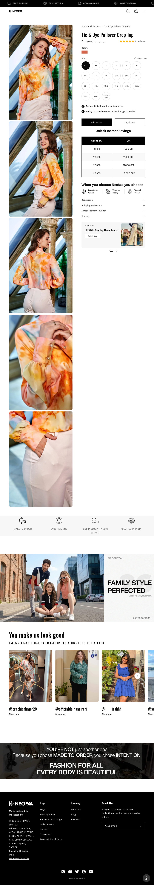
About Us (76, 809)
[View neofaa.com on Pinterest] (84, 871)
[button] (127, 41)
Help (42, 803)
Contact (44, 829)
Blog (73, 814)
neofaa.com (80, 878)
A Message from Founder (94, 210)
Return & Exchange (51, 819)
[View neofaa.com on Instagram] (63, 871)
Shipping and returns (92, 205)
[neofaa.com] (16, 11)
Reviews (85, 216)
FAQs (42, 809)
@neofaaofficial (27, 643)
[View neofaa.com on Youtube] (91, 871)
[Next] (137, 676)
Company (75, 803)
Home (84, 26)
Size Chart (45, 834)
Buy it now (130, 122)
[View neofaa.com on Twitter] (77, 871)
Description (87, 200)
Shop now (14, 714)
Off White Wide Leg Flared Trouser (102, 230)
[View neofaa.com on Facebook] (70, 871)
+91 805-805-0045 (19, 858)
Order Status (47, 824)
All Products (95, 26)
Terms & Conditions (51, 839)
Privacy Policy (47, 814)
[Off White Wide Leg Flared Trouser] (132, 234)
